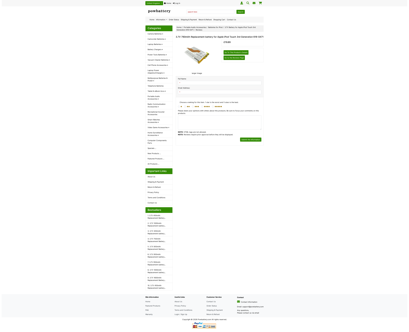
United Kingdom (153, 3)
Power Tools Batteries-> (157, 55)
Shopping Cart (219, 20)
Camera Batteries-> (155, 34)
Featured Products (152, 306)
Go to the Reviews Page (234, 58)
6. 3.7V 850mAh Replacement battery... (157, 255)
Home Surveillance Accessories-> (155, 134)
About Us (151, 177)
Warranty (149, 314)
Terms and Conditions (156, 197)
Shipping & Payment (189, 20)
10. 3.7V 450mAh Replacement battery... (157, 286)
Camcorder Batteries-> (157, 39)
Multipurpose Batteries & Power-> (157, 79)
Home (168, 3)
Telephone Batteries (156, 86)
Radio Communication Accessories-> (156, 105)
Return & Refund (205, 20)
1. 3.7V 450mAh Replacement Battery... (157, 216)
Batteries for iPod (215, 27)
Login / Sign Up (181, 314)
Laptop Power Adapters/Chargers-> (156, 71)
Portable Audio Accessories (195, 27)
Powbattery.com (204, 319)
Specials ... (152, 148)
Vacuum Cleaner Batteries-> (159, 60)
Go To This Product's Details (236, 52)
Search (240, 12)
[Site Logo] (165, 11)
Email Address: (184, 88)
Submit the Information (250, 140)
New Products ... (154, 153)
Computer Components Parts (157, 141)
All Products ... (153, 164)
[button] (405, 321)
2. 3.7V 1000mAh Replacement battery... (157, 224)
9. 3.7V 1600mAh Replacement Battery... (157, 279)
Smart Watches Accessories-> (154, 121)
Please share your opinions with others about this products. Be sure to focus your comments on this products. (218, 112)
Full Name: (182, 79)
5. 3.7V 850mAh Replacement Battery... (157, 247)
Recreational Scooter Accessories (156, 113)
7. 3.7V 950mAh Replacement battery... (157, 263)
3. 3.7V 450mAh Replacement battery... (157, 232)
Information (161, 20)
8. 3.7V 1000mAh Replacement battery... (157, 271)
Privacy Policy (153, 192)
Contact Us (231, 20)
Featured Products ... (156, 159)
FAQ (147, 310)
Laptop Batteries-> (155, 44)
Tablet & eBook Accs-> (157, 91)
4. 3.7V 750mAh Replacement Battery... (157, 240)
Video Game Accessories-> (158, 127)
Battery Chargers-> (155, 49)
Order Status (174, 20)
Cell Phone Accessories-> (158, 65)
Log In (177, 3)
